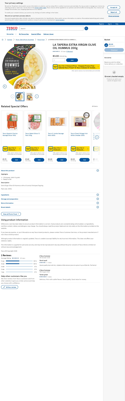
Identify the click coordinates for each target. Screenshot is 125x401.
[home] (2, 39)
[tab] (20, 96)
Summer (9, 39)
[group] (12, 137)
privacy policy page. (40, 8)
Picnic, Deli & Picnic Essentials (25, 39)
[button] (101, 24)
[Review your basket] (106, 45)
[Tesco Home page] (11, 28)
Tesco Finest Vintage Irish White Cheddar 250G (79, 134)
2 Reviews (70, 51)
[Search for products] (86, 28)
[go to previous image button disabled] (12, 96)
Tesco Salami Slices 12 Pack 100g (32, 134)
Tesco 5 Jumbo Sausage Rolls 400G (56, 134)
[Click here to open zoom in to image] (5, 86)
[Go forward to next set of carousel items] (97, 137)
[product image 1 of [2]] (24, 66)
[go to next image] (37, 96)
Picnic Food (41, 39)
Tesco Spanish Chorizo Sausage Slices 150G (10, 134)
